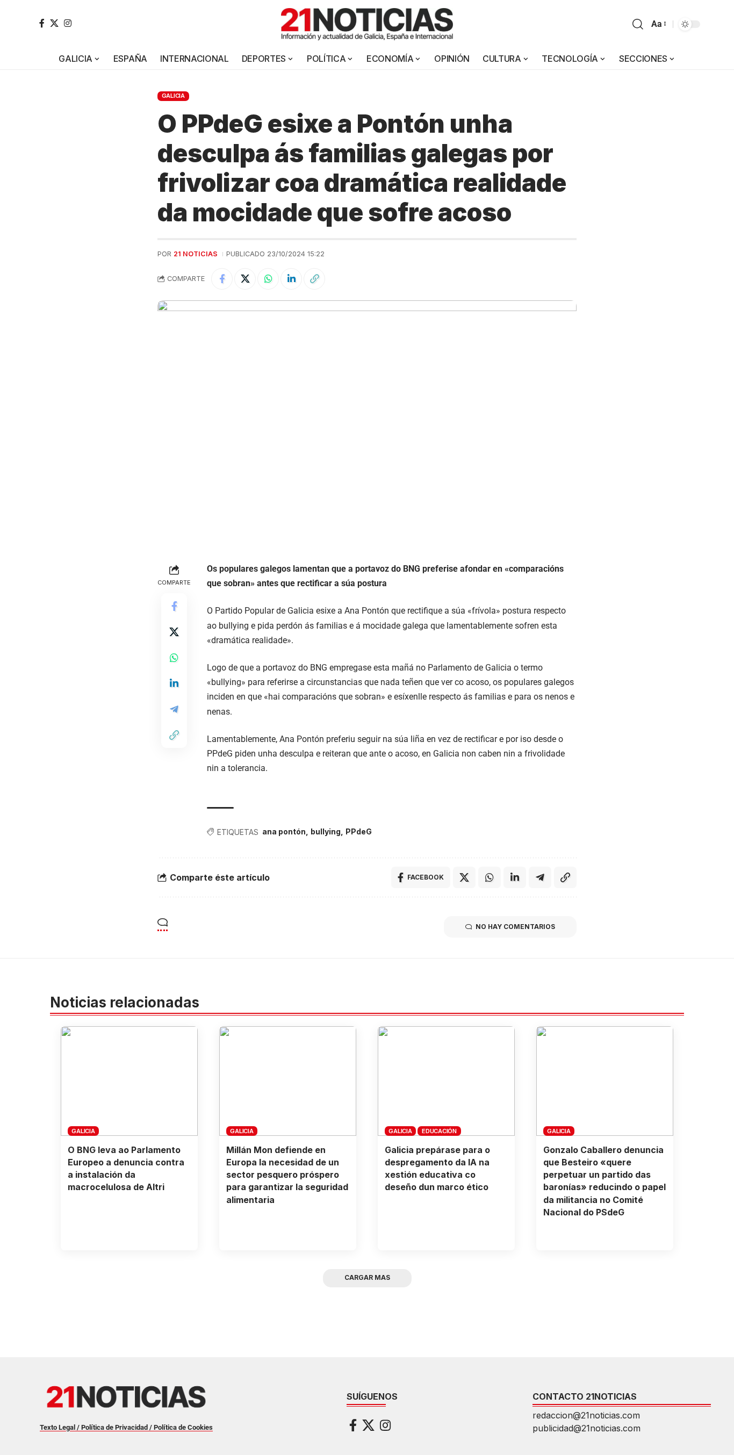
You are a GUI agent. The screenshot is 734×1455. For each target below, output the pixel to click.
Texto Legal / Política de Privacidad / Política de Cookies (126, 1427)
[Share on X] (245, 279)
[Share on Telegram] (174, 709)
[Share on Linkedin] (291, 279)
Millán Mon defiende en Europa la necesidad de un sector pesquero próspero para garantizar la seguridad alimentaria (287, 1174)
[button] (637, 24)
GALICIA (173, 95)
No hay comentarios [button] (515, 927)
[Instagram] (67, 23)
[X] (54, 23)
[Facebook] (42, 23)
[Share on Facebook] (222, 279)
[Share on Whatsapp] (268, 279)
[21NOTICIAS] (367, 24)
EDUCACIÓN (439, 1131)
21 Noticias (196, 254)
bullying (326, 831)
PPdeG (359, 831)
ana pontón (284, 831)
